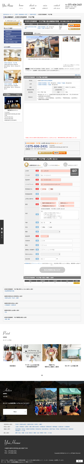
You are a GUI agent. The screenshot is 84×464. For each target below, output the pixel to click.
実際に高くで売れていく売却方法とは (12, 358)
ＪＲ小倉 (49, 432)
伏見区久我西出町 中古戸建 (10, 62)
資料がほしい (64, 203)
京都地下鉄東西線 (41, 26)
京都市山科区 (8, 298)
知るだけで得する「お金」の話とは (32, 358)
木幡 (6, 319)
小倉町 (17, 426)
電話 (52, 189)
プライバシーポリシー (37, 263)
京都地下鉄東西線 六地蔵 (11, 42)
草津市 (36, 424)
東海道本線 (38, 429)
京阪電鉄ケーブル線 (20, 430)
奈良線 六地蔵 (8, 39)
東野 (16, 432)
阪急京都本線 (45, 429)
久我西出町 (13, 305)
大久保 (26, 432)
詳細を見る (76, 283)
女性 (51, 227)
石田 (47, 26)
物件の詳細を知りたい (48, 203)
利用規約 (27, 263)
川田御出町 (42, 426)
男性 (44, 227)
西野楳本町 (49, 426)
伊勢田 (41, 432)
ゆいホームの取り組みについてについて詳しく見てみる (51, 358)
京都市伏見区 (30, 26)
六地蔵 (43, 28)
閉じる (79, 461)
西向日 (30, 432)
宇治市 (13, 298)
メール (44, 189)
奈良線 (39, 28)
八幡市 (17, 298)
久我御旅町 (7, 305)
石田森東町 (49, 80)
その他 (62, 206)
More (15, 411)
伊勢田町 (22, 426)
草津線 (57, 429)
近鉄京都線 (18, 429)
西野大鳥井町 (35, 426)
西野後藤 (55, 426)
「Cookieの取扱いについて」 (17, 462)
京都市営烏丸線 (64, 429)
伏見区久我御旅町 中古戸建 (10, 84)
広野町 (26, 426)
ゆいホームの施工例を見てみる (71, 358)
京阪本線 (71, 429)
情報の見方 (77, 75)
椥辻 (20, 432)
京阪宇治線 (52, 429)
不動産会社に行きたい (48, 206)
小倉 (38, 432)
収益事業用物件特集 (9, 291)
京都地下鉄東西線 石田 (10, 36)
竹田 (6, 312)
